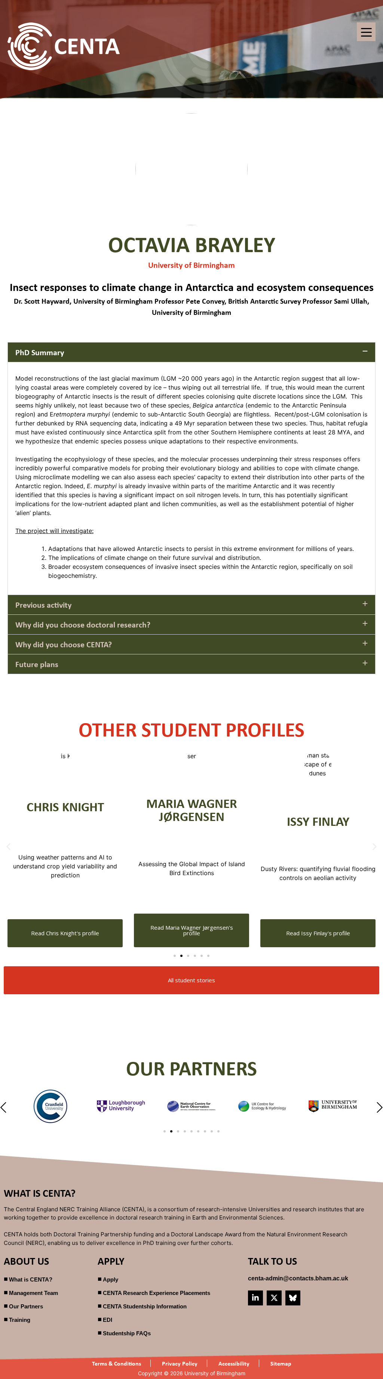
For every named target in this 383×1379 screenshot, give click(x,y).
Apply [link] (110, 1279)
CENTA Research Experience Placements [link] (156, 1293)
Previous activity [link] (43, 604)
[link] (63, 46)
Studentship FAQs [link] (127, 1333)
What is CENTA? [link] (30, 1279)
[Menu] (366, 31)
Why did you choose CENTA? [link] (63, 644)
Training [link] (19, 1320)
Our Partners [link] (26, 1306)
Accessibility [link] (233, 1363)
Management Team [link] (33, 1293)
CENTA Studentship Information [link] (145, 1306)
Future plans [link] (36, 664)
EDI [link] (107, 1320)
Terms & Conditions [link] (116, 1363)
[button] (191, 352)
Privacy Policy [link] (179, 1363)
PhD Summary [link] (39, 352)
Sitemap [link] (280, 1363)
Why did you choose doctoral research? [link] (82, 624)
